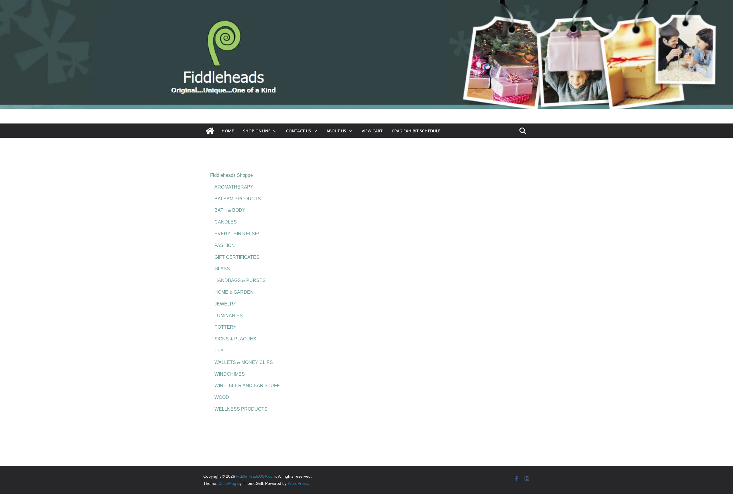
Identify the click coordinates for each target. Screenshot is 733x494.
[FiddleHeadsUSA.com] (366, 3)
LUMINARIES (228, 315)
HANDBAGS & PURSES (240, 280)
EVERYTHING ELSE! (236, 233)
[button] (274, 131)
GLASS (222, 268)
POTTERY (225, 327)
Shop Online (257, 131)
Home (228, 131)
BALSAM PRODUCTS (237, 198)
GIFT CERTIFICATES (236, 257)
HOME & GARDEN (234, 292)
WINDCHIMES (229, 374)
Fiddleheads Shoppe (231, 175)
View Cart (372, 131)
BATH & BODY (229, 210)
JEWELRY (225, 303)
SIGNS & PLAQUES (235, 338)
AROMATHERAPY (233, 187)
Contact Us (298, 131)
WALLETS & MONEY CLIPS (243, 362)
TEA (219, 350)
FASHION (224, 245)
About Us (336, 131)
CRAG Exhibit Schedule (416, 131)
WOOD (221, 397)
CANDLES (225, 221)
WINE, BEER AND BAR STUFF (247, 385)
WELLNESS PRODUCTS (240, 409)
